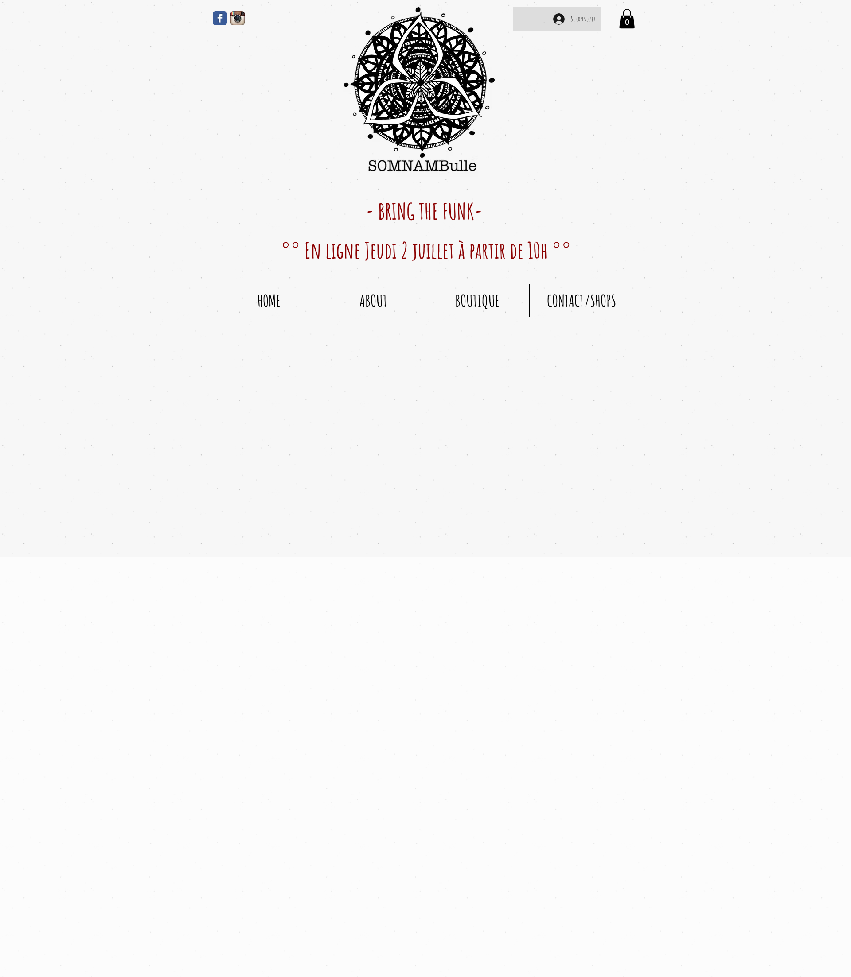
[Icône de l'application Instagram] (237, 18)
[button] (627, 18)
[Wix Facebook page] (220, 18)
